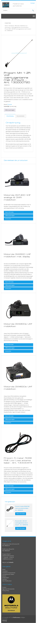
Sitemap (4, 620)
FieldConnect (16, 617)
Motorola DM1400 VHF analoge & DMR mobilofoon (17, 197)
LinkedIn (11, 562)
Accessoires (8, 219)
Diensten (4, 579)
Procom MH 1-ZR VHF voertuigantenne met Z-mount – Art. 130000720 (21, 523)
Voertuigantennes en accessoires (20, 27)
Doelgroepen (5, 577)
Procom (10, 104)
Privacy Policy (5, 590)
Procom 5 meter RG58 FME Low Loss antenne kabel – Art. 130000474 (18, 460)
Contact (32, 3)
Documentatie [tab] (20, 116)
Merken (4, 576)
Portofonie (11, 25)
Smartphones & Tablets (8, 574)
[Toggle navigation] (34, 16)
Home (6, 25)
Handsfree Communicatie (8, 572)
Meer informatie (9, 212)
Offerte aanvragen (9, 110)
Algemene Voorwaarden (8, 589)
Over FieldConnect (6, 581)
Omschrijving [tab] (9, 116)
